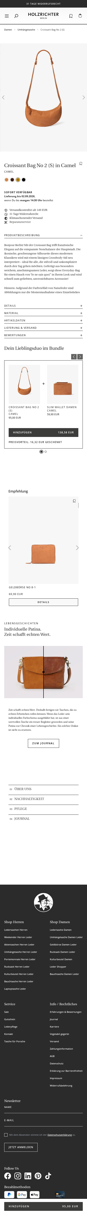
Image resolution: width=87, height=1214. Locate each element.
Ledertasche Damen (61, 929)
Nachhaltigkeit (29, 799)
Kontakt (8, 1034)
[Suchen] (16, 16)
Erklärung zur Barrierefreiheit (66, 1070)
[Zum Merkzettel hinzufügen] (81, 163)
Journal (22, 819)
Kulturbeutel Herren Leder (19, 974)
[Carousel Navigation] (43, 357)
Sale (6, 1011)
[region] (43, 97)
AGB (52, 1056)
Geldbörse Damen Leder (63, 944)
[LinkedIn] (28, 1176)
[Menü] (6, 16)
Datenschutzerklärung (60, 1134)
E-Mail (9, 1119)
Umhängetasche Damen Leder (66, 937)
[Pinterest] (39, 1176)
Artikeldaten (14, 320)
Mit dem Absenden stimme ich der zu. (42, 1134)
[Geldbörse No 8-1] (43, 540)
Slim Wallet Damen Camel (62, 409)
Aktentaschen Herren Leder (19, 944)
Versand (54, 1041)
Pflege (20, 809)
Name (8, 1106)
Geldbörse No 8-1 (22, 587)
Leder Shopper (58, 966)
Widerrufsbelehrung (61, 1085)
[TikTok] (49, 1176)
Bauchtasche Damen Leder (64, 974)
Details (10, 305)
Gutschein (9, 1019)
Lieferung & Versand (20, 328)
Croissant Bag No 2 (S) (52, 29)
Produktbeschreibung (22, 235)
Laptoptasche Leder (15, 988)
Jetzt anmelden (21, 1147)
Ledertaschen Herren (15, 929)
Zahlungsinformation (61, 1048)
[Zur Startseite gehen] (43, 15)
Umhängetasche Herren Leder (20, 951)
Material (11, 313)
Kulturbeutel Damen (61, 959)
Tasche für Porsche (14, 1041)
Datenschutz (56, 1063)
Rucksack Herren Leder (17, 966)
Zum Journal (43, 743)
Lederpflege (10, 1026)
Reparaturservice (20, 222)
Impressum (56, 1078)
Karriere (54, 1026)
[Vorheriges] (3, 97)
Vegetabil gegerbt (59, 1034)
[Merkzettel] (71, 16)
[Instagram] (18, 1176)
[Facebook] (8, 1176)
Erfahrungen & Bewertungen (66, 1011)
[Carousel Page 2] (46, 452)
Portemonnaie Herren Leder (19, 959)
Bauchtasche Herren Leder (18, 981)
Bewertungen (15, 335)
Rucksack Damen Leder (62, 951)
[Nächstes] (84, 97)
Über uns (22, 789)
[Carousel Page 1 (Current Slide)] (41, 452)
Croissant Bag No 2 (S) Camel (24, 411)
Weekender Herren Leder (18, 937)
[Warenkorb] (80, 16)
